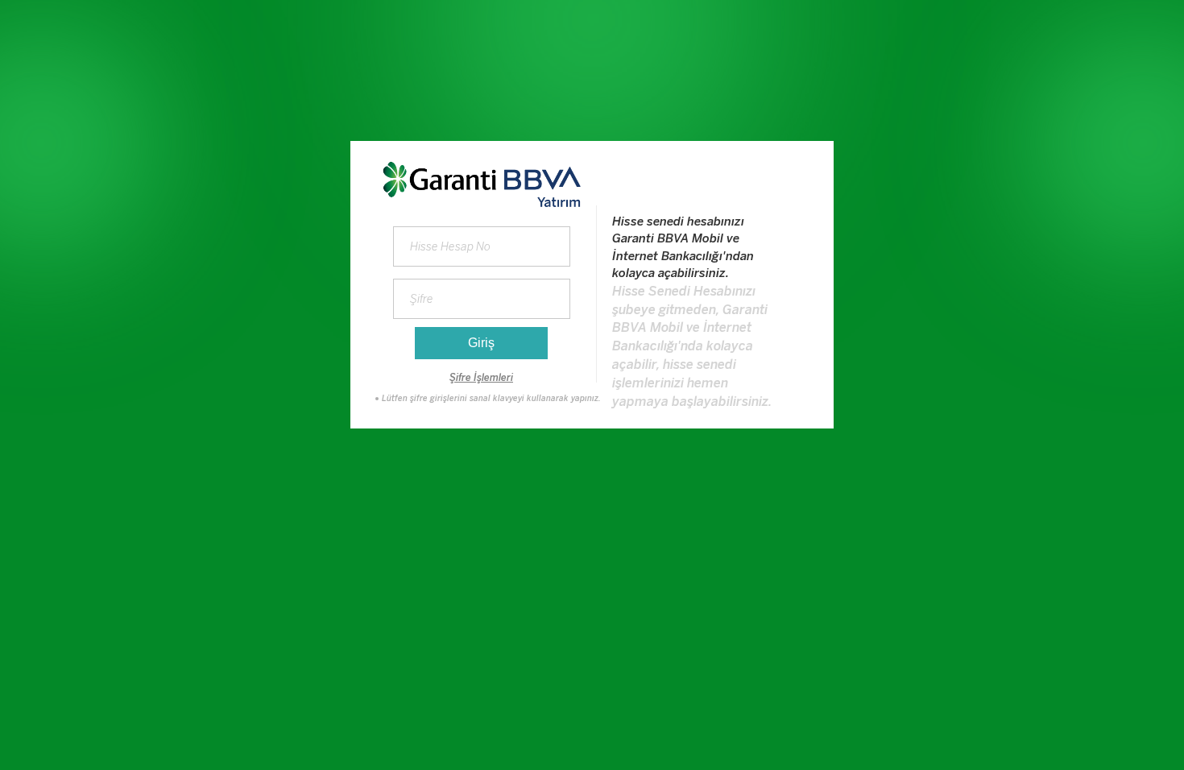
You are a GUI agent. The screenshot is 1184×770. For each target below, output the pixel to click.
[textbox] (481, 299)
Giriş (481, 343)
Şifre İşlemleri (481, 377)
